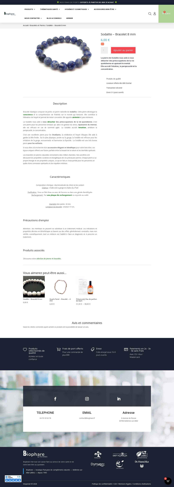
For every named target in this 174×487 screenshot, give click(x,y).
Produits (29, 9)
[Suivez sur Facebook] (55, 398)
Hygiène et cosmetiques (76, 9)
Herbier (69, 18)
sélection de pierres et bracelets (48, 258)
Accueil (25, 25)
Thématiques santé (49, 9)
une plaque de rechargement (59, 195)
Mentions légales (124, 484)
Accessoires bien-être (104, 9)
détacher (51, 122)
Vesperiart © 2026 (30, 484)
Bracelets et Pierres (37, 25)
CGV (115, 484)
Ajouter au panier (123, 50)
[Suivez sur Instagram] (87, 398)
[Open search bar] (149, 13)
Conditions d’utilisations (142, 484)
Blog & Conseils (54, 18)
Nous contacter (32, 18)
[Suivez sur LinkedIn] (118, 398)
